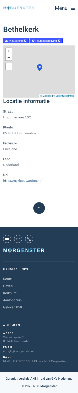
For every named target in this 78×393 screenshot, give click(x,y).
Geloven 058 (12, 307)
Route (7, 278)
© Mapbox (46, 95)
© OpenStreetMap (63, 95)
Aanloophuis (12, 300)
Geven (8, 286)
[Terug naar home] (18, 8)
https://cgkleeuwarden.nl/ (22, 180)
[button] (65, 8)
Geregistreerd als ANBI (22, 378)
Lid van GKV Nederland (56, 378)
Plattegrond (16, 40)
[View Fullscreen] (9, 66)
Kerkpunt (9, 293)
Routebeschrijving (46, 40)
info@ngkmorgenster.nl (18, 351)
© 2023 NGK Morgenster (39, 386)
